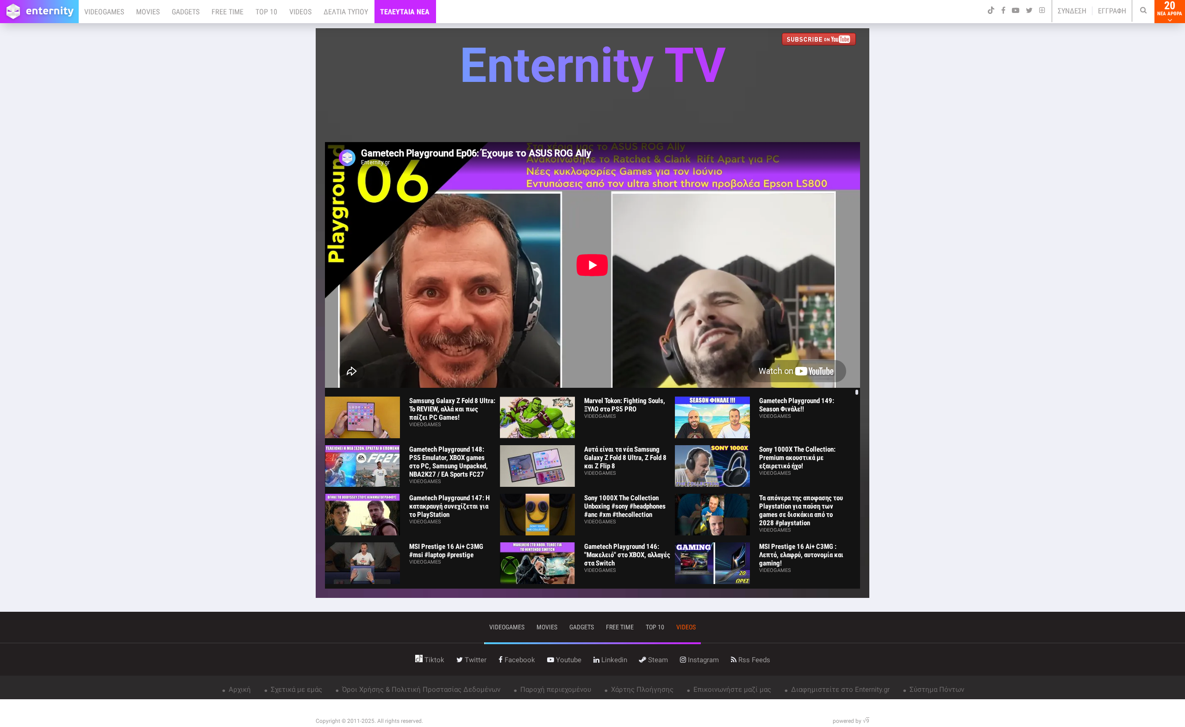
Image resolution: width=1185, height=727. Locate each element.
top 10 (655, 627)
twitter (474, 660)
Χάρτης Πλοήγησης (641, 689)
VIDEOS (300, 11)
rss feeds (753, 660)
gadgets (581, 627)
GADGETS (186, 11)
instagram (702, 660)
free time (620, 627)
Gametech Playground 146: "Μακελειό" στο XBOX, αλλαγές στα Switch (627, 554)
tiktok (433, 660)
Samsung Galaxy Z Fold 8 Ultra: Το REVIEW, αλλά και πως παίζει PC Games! (452, 409)
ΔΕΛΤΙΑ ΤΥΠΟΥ (346, 11)
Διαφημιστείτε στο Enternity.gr (839, 689)
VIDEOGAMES (104, 11)
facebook (519, 660)
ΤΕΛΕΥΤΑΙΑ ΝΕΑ (405, 11)
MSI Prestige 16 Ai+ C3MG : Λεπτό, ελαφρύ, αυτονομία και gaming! (801, 554)
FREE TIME (227, 11)
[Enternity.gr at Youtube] (821, 40)
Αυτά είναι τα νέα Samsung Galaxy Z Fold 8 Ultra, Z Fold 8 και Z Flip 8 (625, 457)
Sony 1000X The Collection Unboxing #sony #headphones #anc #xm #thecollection (625, 506)
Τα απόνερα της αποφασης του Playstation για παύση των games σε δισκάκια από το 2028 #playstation (801, 510)
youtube (567, 660)
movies (546, 627)
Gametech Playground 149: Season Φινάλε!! (796, 405)
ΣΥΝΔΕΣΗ (1072, 10)
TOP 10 (266, 11)
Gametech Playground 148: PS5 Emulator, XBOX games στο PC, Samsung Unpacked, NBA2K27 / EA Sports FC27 (448, 461)
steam (657, 660)
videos (686, 627)
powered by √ (851, 721)
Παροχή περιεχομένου (554, 689)
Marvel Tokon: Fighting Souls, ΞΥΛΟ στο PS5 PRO (624, 405)
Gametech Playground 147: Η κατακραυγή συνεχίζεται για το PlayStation (449, 506)
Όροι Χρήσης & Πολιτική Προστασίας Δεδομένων (420, 689)
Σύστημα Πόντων (936, 689)
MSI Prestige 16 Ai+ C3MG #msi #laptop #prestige (446, 550)
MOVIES (148, 11)
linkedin (613, 660)
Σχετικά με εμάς (295, 689)
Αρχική (239, 689)
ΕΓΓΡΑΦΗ (1112, 10)
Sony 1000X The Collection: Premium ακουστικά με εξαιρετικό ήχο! (797, 457)
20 (1169, 8)
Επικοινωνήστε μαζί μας (731, 689)
